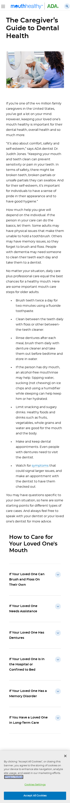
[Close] (65, 756)
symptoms (40, 465)
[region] (35, 776)
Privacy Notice (14, 777)
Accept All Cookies (35, 795)
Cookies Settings (35, 784)
